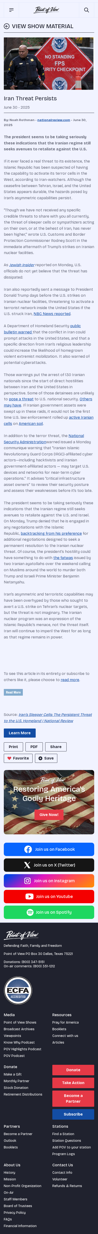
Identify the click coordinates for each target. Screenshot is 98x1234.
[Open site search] (86, 10)
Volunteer (59, 1179)
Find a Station (63, 1134)
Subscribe (73, 1114)
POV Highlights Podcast (22, 1049)
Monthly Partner (16, 1081)
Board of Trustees (18, 1206)
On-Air (9, 1193)
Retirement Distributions (23, 1094)
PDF (34, 746)
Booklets (59, 1029)
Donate (73, 1070)
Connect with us (65, 1036)
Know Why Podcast (19, 1042)
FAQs (8, 1219)
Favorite (21, 758)
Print (13, 746)
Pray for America (65, 1022)
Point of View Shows (20, 1022)
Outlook (10, 1141)
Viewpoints (12, 1036)
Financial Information (20, 1226)
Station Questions (66, 1141)
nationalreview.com (53, 120)
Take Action (73, 1083)
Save (49, 758)
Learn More (20, 733)
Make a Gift (13, 1074)
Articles (58, 1042)
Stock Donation (16, 1088)
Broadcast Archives (19, 1029)
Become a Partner (73, 1098)
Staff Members (15, 1199)
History (9, 1173)
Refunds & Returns (67, 1186)
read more (70, 680)
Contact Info (62, 1173)
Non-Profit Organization (22, 1186)
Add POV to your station (71, 1147)
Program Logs (63, 1154)
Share (56, 746)
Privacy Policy (15, 1213)
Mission (10, 1179)
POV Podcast (14, 1056)
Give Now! (49, 814)
